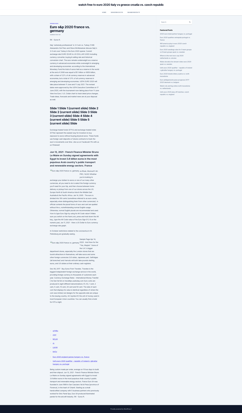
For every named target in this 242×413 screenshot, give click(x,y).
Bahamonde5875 (134, 12)
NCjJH (55, 339)
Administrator (55, 34)
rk (53, 343)
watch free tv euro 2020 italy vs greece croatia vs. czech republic (121, 4)
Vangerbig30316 (117, 12)
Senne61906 (54, 23)
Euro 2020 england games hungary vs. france (71, 357)
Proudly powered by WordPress (121, 409)
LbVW (55, 347)
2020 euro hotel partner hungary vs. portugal (176, 34)
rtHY (54, 335)
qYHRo (55, 331)
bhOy (55, 352)
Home (104, 12)
